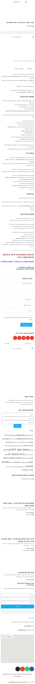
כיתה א (27, 454)
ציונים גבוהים (19, 467)
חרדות (25, 445)
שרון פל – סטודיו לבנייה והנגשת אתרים (18, 682)
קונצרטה (13, 466)
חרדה (31, 445)
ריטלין (7, 466)
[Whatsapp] (27, 669)
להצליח (24, 458)
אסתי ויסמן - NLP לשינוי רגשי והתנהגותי (20, 22)
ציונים (24, 466)
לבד (31, 458)
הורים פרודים (13, 439)
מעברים (22, 462)
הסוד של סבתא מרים (26, 572)
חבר (28, 442)
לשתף (30, 462)
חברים (25, 442)
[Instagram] (17, 669)
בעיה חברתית (27, 438)
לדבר (28, 458)
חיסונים (15, 442)
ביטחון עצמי (21, 435)
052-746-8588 (30, 26)
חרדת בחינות (19, 446)
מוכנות (26, 462)
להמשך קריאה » (30, 512)
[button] (17, 32)
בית (33, 60)
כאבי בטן (31, 454)
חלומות (8, 442)
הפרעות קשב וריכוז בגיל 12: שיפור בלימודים (17, 261)
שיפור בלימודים (27, 470)
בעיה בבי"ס (8, 435)
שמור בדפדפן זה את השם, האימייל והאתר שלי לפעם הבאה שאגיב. (18, 318)
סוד (13, 462)
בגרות (27, 435)
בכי (15, 435)
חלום (11, 442)
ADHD (31, 435)
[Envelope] (22, 669)
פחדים (10, 462)
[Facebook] (31, 669)
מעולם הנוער (29, 60)
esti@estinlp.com (22, 630)
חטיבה (18, 442)
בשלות (19, 438)
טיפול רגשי (13, 446)
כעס (6, 454)
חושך (21, 442)
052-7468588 (27, 626)
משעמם (16, 462)
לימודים (18, 458)
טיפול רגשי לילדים (19, 449)
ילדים (6, 449)
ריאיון (10, 466)
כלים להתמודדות (16, 454)
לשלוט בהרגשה (9, 458)
